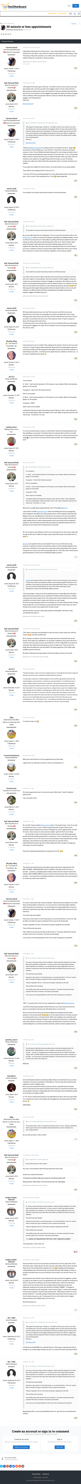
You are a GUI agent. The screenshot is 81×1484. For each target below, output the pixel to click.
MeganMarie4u (47, 1044)
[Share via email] (22, 1466)
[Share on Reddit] (16, 1466)
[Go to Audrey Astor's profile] (11, 441)
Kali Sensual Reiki (11, 83)
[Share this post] (77, 47)
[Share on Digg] (10, 1466)
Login (69, 5)
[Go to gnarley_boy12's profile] (11, 1051)
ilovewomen (11, 788)
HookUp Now (60, 13)
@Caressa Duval (28, 104)
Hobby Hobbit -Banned (11, 1199)
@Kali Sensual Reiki (36, 148)
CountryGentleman (11, 755)
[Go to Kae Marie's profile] (11, 1087)
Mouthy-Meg (11, 341)
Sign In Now (60, 1447)
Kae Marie (11, 1076)
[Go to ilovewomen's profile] (11, 800)
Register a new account (21, 1447)
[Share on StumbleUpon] (19, 1466)
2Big (11, 717)
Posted (29, 47)
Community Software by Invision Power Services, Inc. (40, 1480)
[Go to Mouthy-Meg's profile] (11, 355)
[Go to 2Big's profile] (11, 734)
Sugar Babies (50, 13)
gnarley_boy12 (11, 1040)
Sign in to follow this (7, 23)
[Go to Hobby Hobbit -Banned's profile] (11, 1211)
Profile (11, 76)
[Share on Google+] (7, 1466)
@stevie (25, 544)
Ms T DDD (11, 1318)
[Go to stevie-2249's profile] (11, 200)
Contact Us (45, 1474)
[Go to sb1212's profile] (11, 388)
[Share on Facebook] (4, 1466)
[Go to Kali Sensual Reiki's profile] (11, 97)
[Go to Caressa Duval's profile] (3, 27)
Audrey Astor (11, 427)
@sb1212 (64, 508)
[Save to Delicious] (13, 1466)
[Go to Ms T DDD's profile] (11, 1329)
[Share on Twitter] (1, 1466)
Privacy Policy (36, 1474)
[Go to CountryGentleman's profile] (11, 767)
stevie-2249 (11, 189)
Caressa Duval (17, 30)
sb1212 (11, 377)
